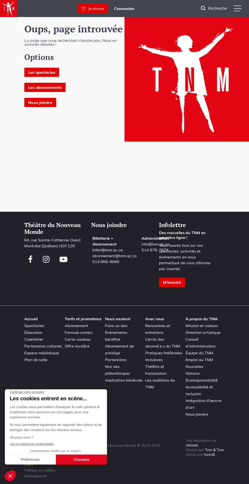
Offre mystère (77, 346)
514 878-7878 (155, 249)
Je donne (94, 8)
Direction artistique (203, 332)
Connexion (124, 8)
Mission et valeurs (202, 325)
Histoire (193, 373)
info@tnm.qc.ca (155, 244)
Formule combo (78, 332)
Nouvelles (194, 366)
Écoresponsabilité (202, 380)
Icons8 (209, 454)
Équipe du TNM (199, 352)
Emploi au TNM (199, 359)
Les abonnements (45, 87)
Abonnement (76, 325)
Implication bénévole (123, 380)
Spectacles (34, 325)
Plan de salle (35, 359)
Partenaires (115, 359)
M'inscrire (172, 282)
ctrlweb (192, 445)
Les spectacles (41, 72)
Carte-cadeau (77, 339)
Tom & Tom (214, 449)
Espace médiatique (41, 352)
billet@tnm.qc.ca (107, 249)
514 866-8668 (105, 261)
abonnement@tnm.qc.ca (114, 255)
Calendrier (33, 339)
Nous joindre (40, 102)
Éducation (33, 332)
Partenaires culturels (43, 346)
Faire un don (116, 325)
